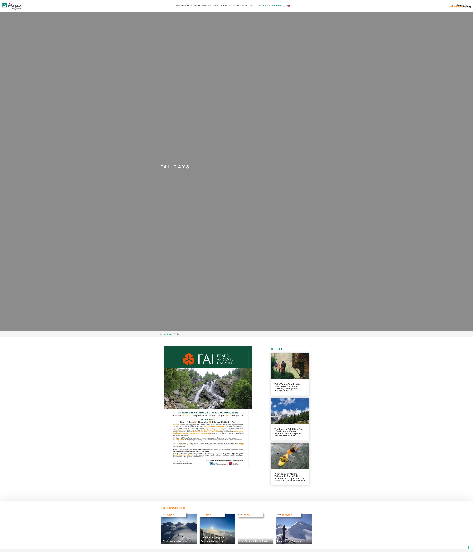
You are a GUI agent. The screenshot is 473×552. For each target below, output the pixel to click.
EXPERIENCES (181, 6)
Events (252, 6)
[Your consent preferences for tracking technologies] (468, 547)
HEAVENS (194, 6)
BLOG (259, 6)
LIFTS (222, 6)
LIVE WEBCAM (241, 6)
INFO (230, 6)
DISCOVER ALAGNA (209, 6)
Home (162, 334)
